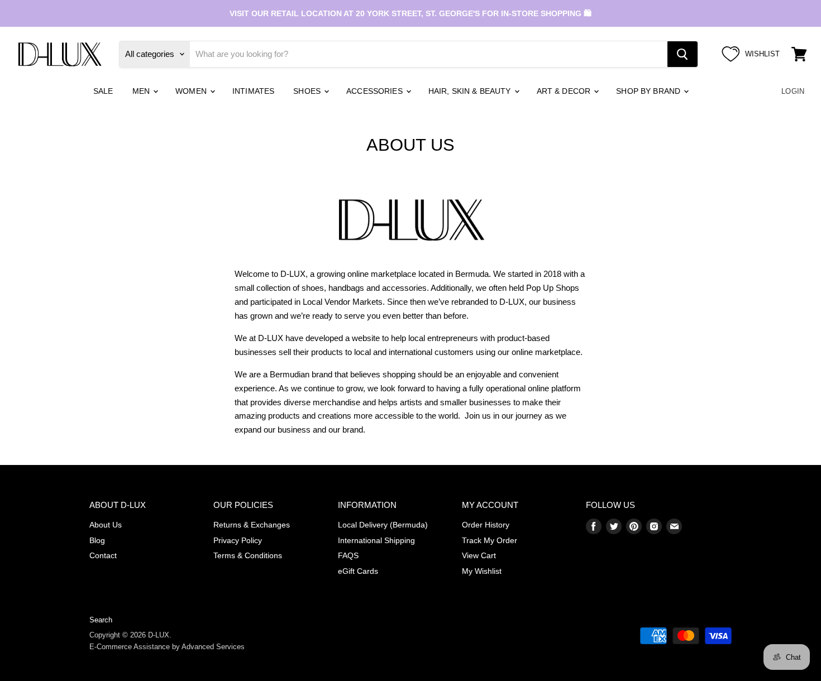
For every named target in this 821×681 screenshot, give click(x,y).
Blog (97, 540)
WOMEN (192, 91)
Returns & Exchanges (251, 524)
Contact (103, 555)
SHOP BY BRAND (649, 91)
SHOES (308, 91)
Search (100, 620)
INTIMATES (253, 91)
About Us (105, 524)
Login (792, 91)
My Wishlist (482, 571)
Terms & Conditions (247, 555)
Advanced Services (213, 646)
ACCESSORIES (375, 91)
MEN (142, 91)
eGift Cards (358, 571)
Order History (485, 524)
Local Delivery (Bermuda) (383, 524)
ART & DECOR (565, 91)
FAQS (348, 555)
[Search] (682, 54)
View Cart (479, 555)
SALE (103, 91)
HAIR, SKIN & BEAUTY (470, 91)
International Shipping (376, 540)
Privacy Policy (237, 540)
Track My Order (489, 540)
